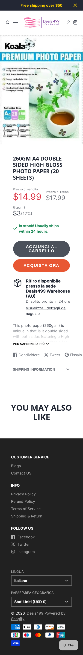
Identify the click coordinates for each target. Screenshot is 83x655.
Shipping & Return (26, 516)
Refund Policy (23, 501)
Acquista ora (41, 265)
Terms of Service (26, 508)
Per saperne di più (28, 344)
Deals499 (35, 613)
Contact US (21, 473)
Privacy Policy (23, 494)
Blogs (16, 465)
